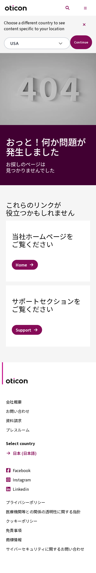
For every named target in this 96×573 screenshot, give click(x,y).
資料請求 (14, 420)
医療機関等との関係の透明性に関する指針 (43, 511)
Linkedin (21, 489)
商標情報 (14, 539)
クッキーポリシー (21, 520)
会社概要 (14, 401)
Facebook (22, 470)
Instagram (22, 479)
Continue (81, 42)
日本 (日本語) (25, 453)
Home (21, 265)
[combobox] (33, 43)
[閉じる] (84, 24)
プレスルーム (18, 429)
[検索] (67, 8)
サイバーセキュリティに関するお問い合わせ (45, 548)
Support (23, 330)
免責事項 (14, 530)
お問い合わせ (18, 411)
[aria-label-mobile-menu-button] (85, 8)
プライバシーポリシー (25, 502)
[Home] (16, 8)
